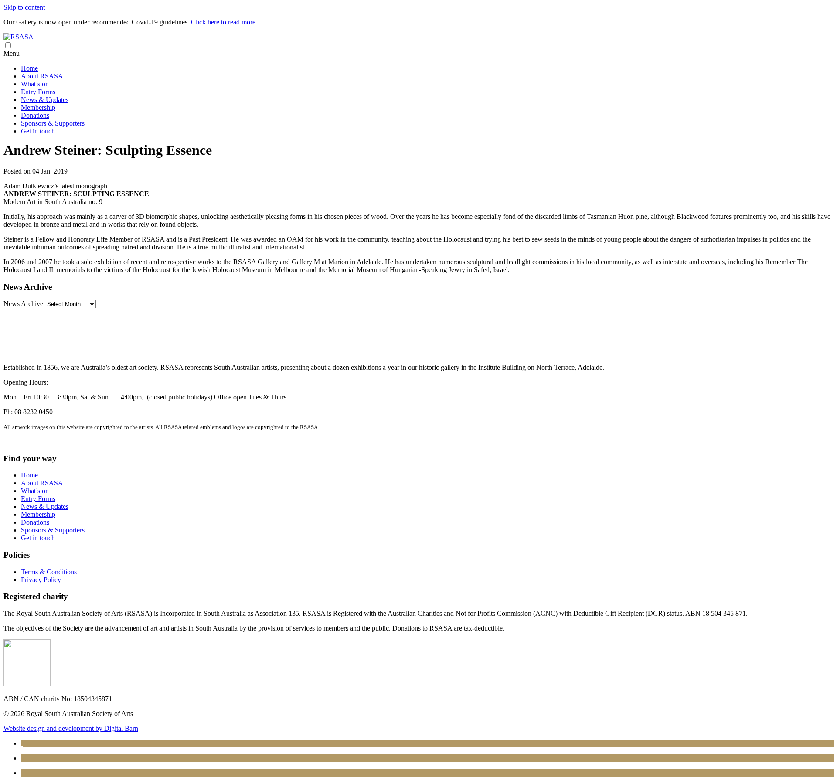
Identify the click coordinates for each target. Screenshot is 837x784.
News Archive (23, 303)
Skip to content (24, 7)
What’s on (35, 84)
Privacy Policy (41, 579)
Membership (38, 107)
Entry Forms (38, 91)
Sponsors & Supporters (53, 123)
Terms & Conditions (49, 572)
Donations (35, 115)
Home (29, 68)
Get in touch (38, 131)
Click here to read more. (224, 22)
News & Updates (44, 99)
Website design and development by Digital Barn (70, 728)
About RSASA (42, 76)
